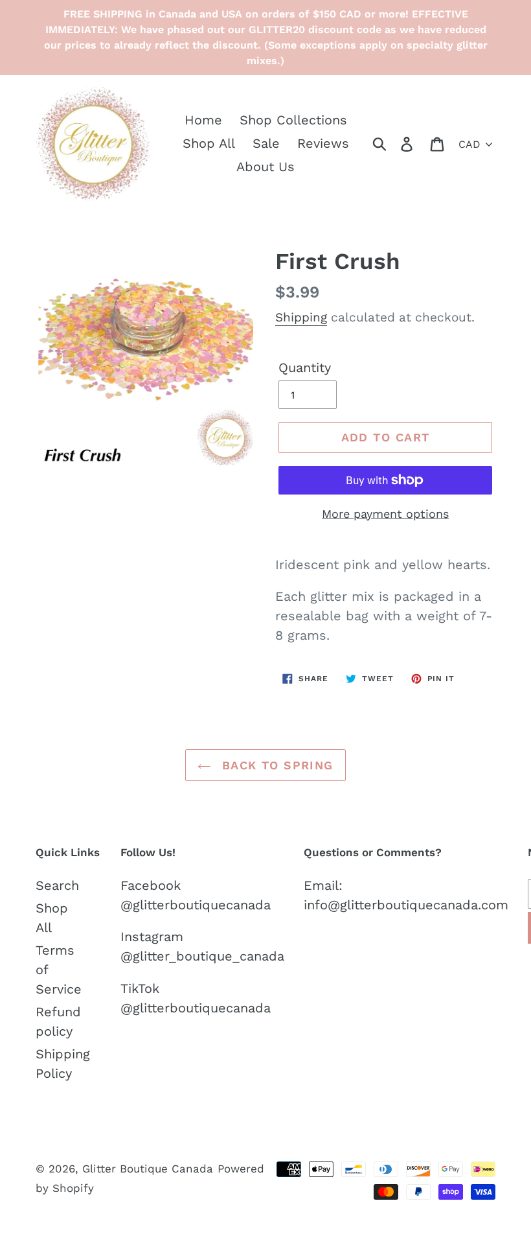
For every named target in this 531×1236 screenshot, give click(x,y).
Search (57, 885)
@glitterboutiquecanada (195, 905)
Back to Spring (275, 765)
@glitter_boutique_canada (202, 956)
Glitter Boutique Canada (147, 1168)
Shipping (301, 317)
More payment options (385, 513)
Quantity (304, 367)
